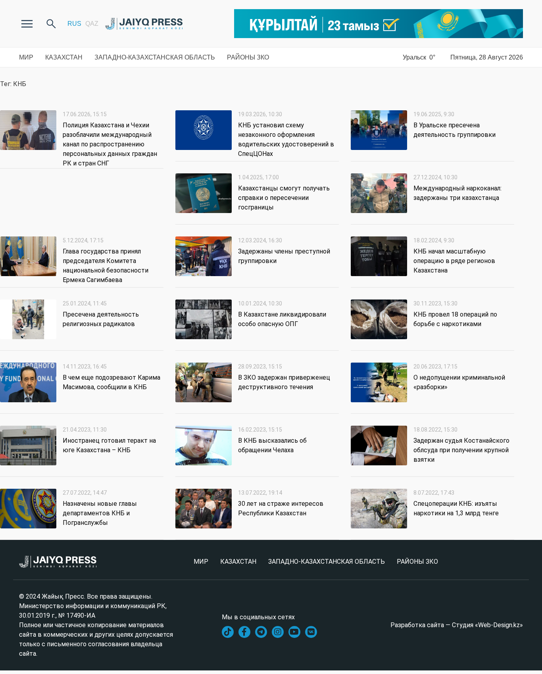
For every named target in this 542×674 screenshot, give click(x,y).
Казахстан (64, 57)
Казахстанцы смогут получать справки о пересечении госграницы (284, 197)
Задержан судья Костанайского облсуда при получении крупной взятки (461, 450)
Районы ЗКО (248, 57)
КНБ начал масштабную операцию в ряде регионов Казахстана (454, 261)
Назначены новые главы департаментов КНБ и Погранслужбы (100, 513)
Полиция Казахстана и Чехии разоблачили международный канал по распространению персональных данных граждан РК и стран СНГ (110, 144)
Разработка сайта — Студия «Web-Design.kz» (456, 625)
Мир (26, 57)
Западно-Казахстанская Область (154, 57)
